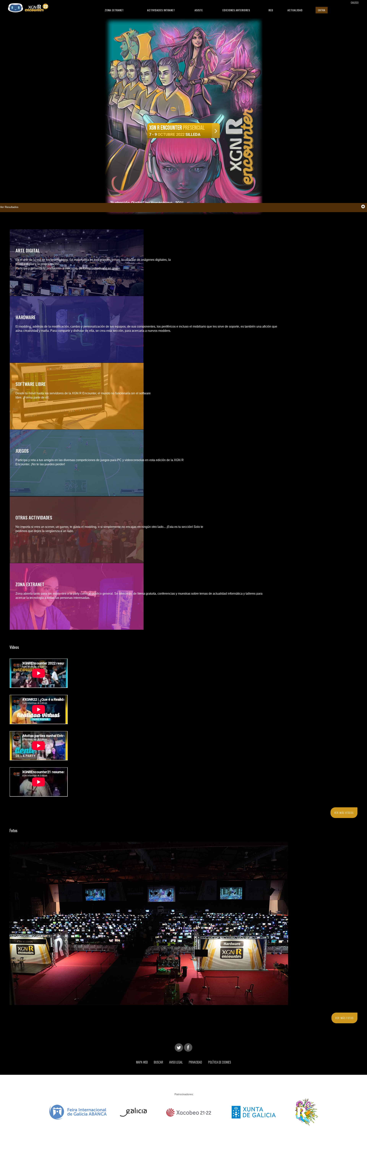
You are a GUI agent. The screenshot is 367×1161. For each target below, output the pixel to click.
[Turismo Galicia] (133, 1111)
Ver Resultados (9, 207)
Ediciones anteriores (236, 10)
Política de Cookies (219, 1062)
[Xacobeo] (189, 1111)
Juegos (22, 450)
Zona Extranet (114, 10)
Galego (355, 2)
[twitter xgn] (179, 1047)
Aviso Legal (176, 1062)
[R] (306, 1111)
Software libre (30, 383)
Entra (321, 10)
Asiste (199, 10)
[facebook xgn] (188, 1047)
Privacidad (195, 1062)
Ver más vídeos (344, 813)
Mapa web (142, 1062)
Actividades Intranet (161, 10)
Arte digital (27, 250)
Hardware (25, 317)
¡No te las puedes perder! (48, 464)
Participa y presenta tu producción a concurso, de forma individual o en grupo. (68, 268)
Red (271, 10)
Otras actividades (33, 517)
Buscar (158, 1062)
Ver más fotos (344, 1018)
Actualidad (295, 10)
